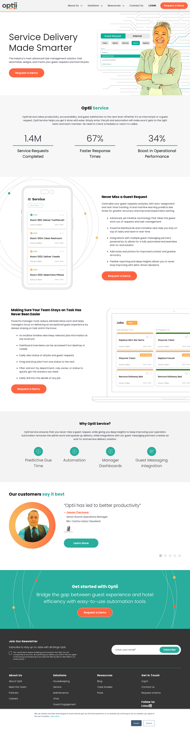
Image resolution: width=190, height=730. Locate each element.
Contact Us (136, 5)
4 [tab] (174, 555)
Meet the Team (17, 687)
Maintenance (61, 693)
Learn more (54, 716)
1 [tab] (160, 555)
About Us (73, 5)
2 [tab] (165, 555)
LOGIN (152, 5)
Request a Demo (174, 5)
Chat (56, 698)
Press (100, 693)
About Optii (15, 681)
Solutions (93, 5)
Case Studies (104, 687)
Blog (99, 681)
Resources (114, 5)
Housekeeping (61, 681)
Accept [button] (136, 723)
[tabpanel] (95, 525)
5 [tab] (179, 555)
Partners (13, 693)
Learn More (81, 543)
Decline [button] (149, 723)
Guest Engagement (64, 704)
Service (57, 687)
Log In (144, 681)
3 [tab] (170, 555)
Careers (13, 698)
